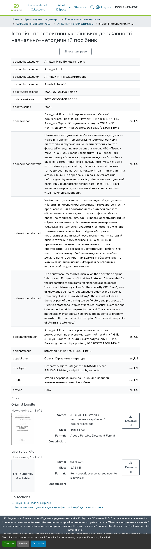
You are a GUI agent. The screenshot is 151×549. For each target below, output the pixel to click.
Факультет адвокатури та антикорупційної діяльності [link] (83, 19)
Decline (23, 543)
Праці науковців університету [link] (42, 19)
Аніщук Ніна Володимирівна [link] (75, 24)
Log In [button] (105, 7)
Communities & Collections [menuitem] (38, 7)
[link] (131, 421)
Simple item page (75, 52)
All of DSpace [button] (61, 7)
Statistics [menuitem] (80, 7)
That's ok (9, 543)
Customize (38, 543)
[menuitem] (62, 7)
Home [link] (15, 19)
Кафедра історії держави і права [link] (34, 24)
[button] (16, 7)
